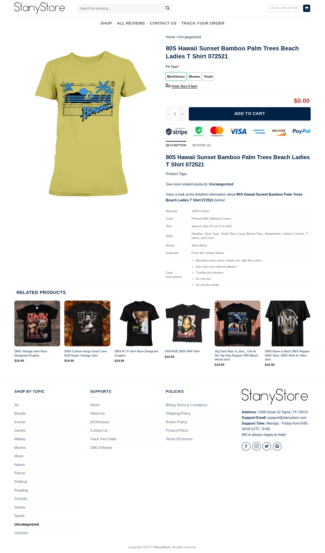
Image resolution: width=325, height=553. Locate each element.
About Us (97, 413)
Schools (20, 499)
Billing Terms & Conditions (186, 405)
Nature (19, 465)
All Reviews (131, 23)
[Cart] (306, 8)
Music (19, 456)
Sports (19, 516)
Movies (20, 448)
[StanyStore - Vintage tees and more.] (42, 8)
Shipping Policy (178, 413)
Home (170, 37)
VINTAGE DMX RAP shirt (182, 351)
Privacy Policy (177, 430)
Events (19, 422)
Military (20, 439)
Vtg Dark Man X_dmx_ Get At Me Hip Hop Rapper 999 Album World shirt (236, 355)
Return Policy (176, 422)
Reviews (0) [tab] (201, 145)
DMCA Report (101, 448)
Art (16, 405)
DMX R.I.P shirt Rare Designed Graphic (136, 353)
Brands (20, 413)
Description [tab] (176, 145)
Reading (21, 490)
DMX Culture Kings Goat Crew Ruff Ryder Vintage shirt (85, 353)
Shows (19, 507)
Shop (106, 23)
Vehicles (21, 533)
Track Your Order (203, 23)
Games (20, 430)
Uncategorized (189, 37)
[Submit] (167, 8)
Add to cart (249, 113)
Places (19, 473)
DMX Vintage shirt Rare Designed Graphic (30, 353)
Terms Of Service (179, 439)
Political (20, 482)
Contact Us (163, 23)
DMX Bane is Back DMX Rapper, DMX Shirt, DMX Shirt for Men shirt (287, 355)
